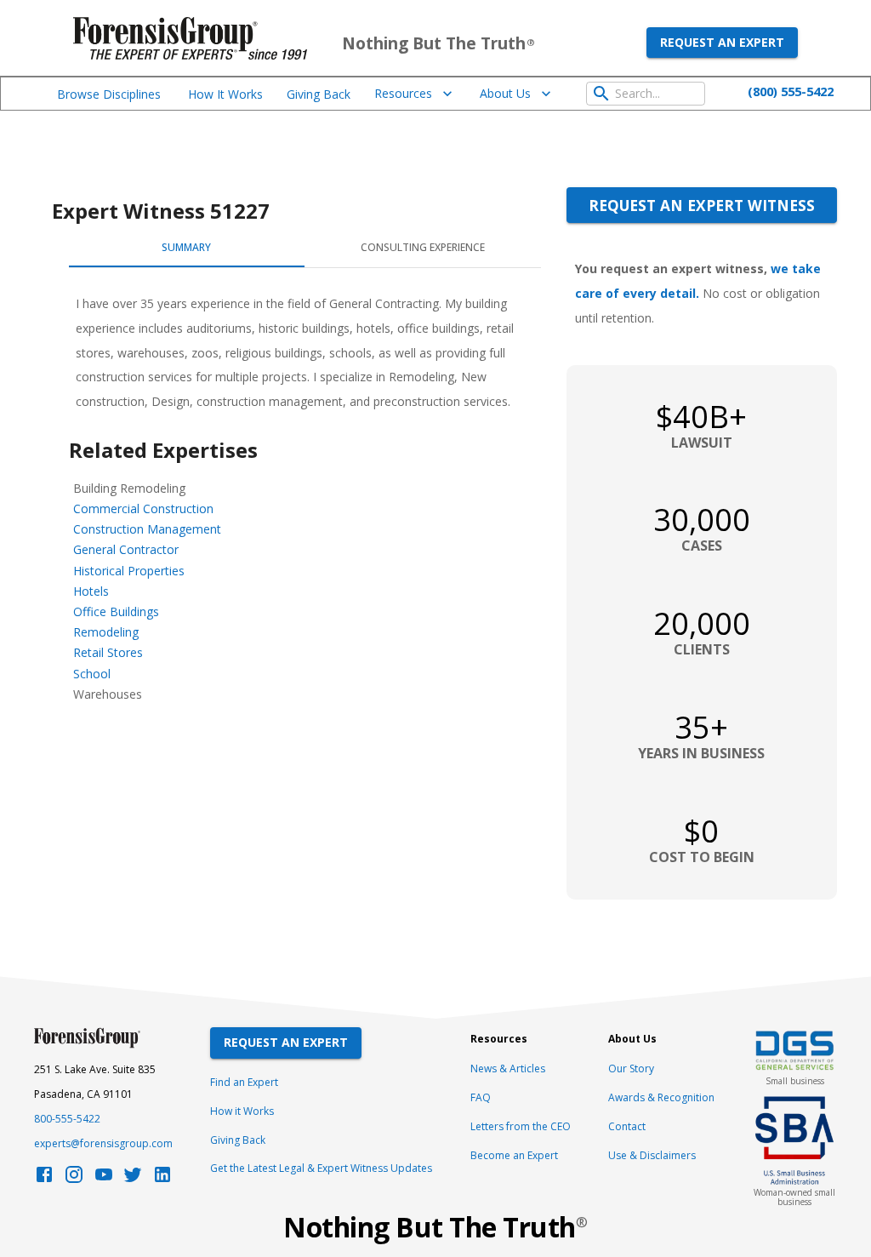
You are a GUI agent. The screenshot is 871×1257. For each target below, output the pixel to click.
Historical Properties (129, 571)
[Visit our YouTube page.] (104, 1179)
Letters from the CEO (520, 1126)
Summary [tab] (186, 247)
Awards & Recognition (661, 1097)
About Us (505, 93)
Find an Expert (244, 1082)
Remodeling (106, 632)
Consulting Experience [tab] (423, 247)
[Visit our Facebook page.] (44, 1179)
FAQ (480, 1097)
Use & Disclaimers (652, 1155)
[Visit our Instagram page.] (74, 1179)
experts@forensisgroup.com (103, 1143)
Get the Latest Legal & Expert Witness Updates (321, 1168)
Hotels (91, 591)
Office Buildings (116, 611)
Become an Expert (514, 1155)
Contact (627, 1126)
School (92, 674)
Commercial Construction (143, 508)
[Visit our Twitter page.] (132, 1179)
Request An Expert (286, 1042)
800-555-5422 (67, 1118)
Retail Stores (108, 652)
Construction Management (147, 529)
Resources (403, 93)
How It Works (225, 94)
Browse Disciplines (109, 94)
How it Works (242, 1111)
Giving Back (318, 94)
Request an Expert (722, 42)
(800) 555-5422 (791, 91)
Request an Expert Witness (702, 205)
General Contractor (126, 549)
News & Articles (507, 1068)
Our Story (631, 1068)
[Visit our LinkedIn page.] (162, 1179)
